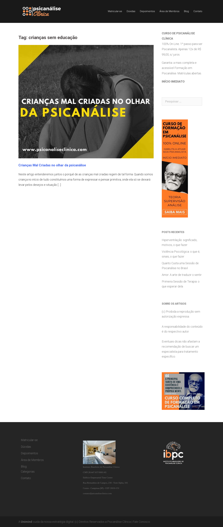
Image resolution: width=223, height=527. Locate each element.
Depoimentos (147, 11)
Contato (197, 11)
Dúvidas (131, 11)
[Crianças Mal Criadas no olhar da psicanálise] (86, 101)
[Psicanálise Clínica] (46, 11)
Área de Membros (169, 11)
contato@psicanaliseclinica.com (97, 493)
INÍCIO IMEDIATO (173, 81)
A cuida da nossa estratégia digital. (46, 521)
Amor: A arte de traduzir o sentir (182, 274)
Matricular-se (115, 11)
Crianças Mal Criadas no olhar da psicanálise (52, 165)
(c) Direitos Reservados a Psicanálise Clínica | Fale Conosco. (113, 521)
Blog (186, 11)
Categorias (28, 471)
